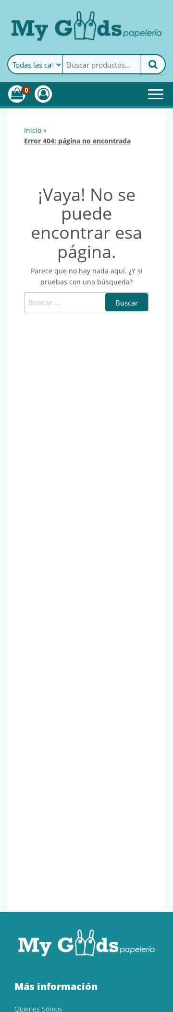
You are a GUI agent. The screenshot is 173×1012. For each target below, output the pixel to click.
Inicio (32, 130)
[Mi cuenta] (43, 94)
